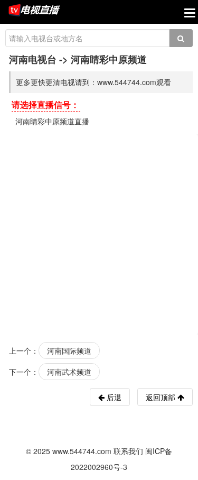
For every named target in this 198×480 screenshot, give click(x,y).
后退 (113, 397)
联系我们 (128, 451)
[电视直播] (34, 11)
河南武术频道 (69, 371)
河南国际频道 (69, 350)
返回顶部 (161, 397)
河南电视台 (32, 59)
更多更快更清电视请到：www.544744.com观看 (93, 82)
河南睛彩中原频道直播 (52, 121)
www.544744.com (81, 451)
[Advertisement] (99, 233)
